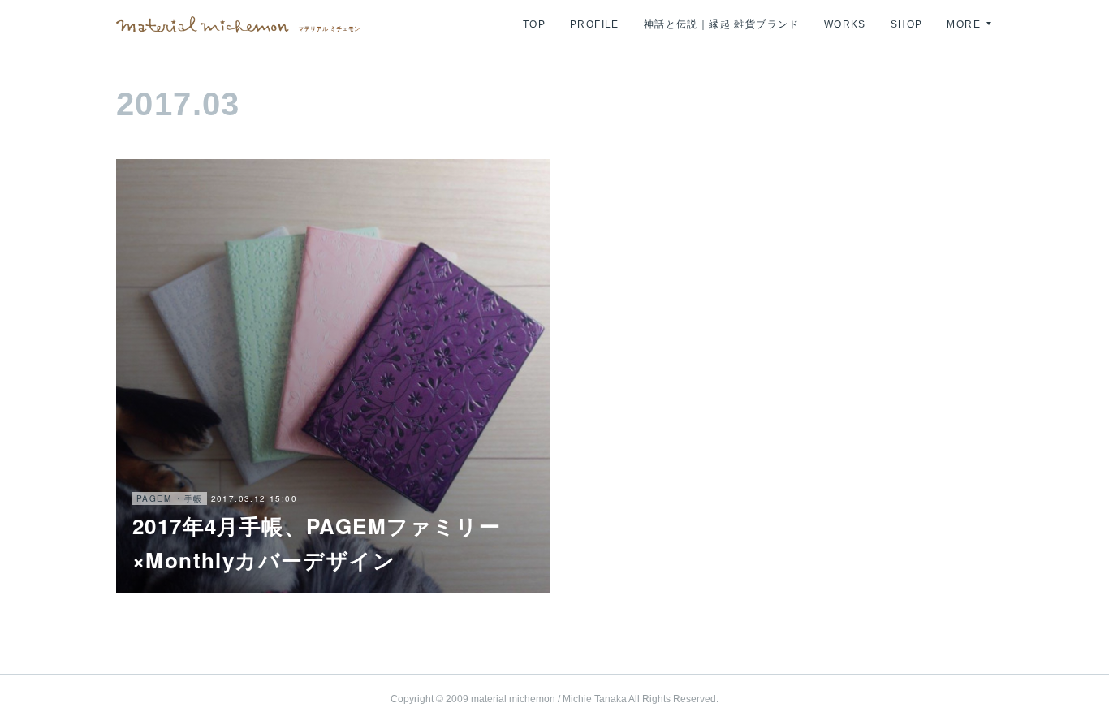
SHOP (907, 24)
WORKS (845, 24)
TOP (534, 24)
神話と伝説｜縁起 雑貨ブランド (722, 24)
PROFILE (594, 24)
